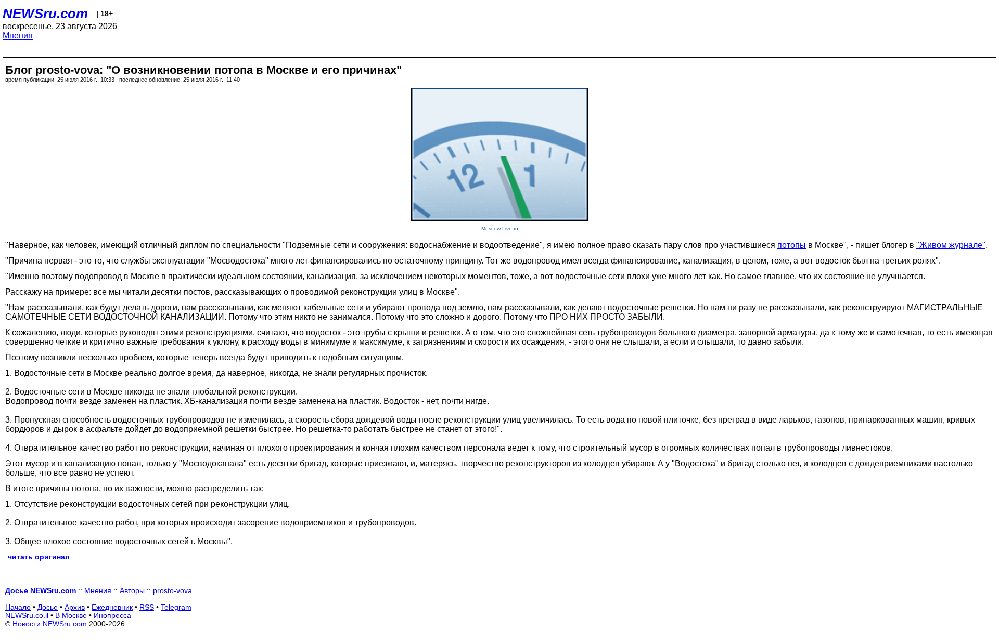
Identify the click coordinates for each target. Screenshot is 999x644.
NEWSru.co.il (26, 615)
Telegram (176, 607)
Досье (47, 607)
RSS (146, 607)
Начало (18, 607)
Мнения (18, 35)
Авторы (132, 590)
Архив (75, 607)
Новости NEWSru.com (49, 624)
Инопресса (112, 615)
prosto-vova (172, 590)
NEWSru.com (45, 13)
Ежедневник (112, 607)
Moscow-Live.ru (499, 228)
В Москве (71, 615)
